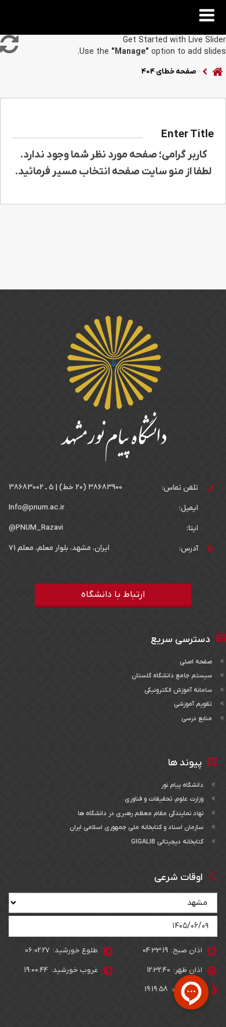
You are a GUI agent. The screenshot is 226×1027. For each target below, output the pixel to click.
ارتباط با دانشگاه (113, 594)
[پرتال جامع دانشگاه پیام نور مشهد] (113, 389)
